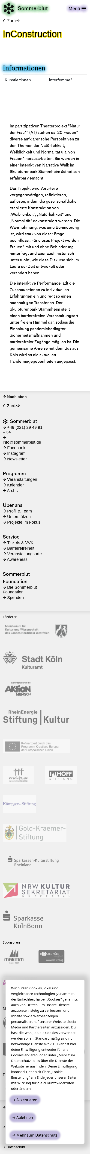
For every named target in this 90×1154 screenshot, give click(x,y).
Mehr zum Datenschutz (34, 1135)
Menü (77, 8)
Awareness (15, 559)
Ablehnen (22, 1117)
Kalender (13, 485)
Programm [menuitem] (14, 473)
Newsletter (15, 459)
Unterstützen (17, 516)
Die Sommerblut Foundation (20, 589)
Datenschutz (14, 1147)
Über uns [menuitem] (12, 505)
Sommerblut (25, 8)
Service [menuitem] (11, 537)
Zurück (11, 21)
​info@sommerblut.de (22, 440)
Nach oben (15, 396)
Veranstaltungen (20, 479)
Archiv (10, 490)
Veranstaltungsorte (22, 554)
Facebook (14, 448)
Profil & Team (17, 511)
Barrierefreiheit (18, 548)
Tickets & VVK (18, 542)
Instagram (14, 453)
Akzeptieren (24, 1099)
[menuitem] (24, 479)
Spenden (13, 597)
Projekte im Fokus (21, 522)
